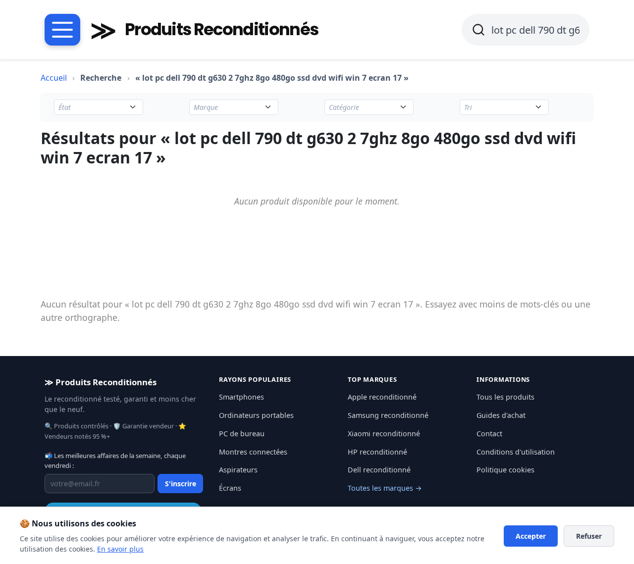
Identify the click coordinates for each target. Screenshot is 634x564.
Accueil (54, 77)
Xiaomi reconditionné (384, 433)
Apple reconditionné (382, 397)
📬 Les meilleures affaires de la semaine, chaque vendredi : (115, 460)
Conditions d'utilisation (515, 452)
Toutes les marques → (385, 488)
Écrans (230, 488)
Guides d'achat (501, 415)
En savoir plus (120, 549)
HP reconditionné (377, 452)
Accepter (531, 536)
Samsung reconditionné (388, 415)
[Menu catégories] (62, 30)
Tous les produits (505, 397)
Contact (489, 433)
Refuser (589, 536)
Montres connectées (253, 452)
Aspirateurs (238, 469)
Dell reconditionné (379, 469)
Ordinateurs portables (256, 415)
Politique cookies (505, 469)
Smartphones (241, 397)
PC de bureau (241, 433)
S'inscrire (180, 483)
